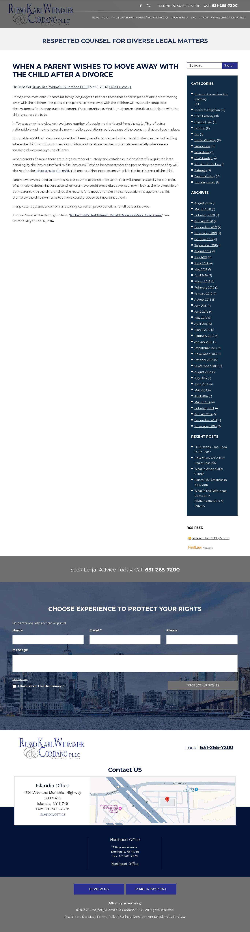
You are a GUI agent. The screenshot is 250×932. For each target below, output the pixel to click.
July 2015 (200, 305)
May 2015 (200, 317)
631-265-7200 (225, 5)
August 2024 (203, 203)
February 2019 (204, 287)
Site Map (88, 916)
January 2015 (203, 342)
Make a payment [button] (151, 889)
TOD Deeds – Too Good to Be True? (210, 449)
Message (20, 650)
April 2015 (201, 323)
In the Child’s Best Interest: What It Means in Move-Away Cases (115, 215)
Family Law (202, 146)
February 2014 (204, 408)
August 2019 (202, 251)
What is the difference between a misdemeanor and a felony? (210, 498)
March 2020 (202, 209)
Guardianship (203, 158)
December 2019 (205, 227)
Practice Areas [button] (179, 17)
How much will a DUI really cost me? (209, 460)
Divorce (199, 128)
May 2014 (200, 390)
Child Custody (119, 87)
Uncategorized (204, 182)
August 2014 (202, 372)
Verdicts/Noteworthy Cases (152, 17)
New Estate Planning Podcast (228, 17)
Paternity (200, 170)
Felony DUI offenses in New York (210, 482)
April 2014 (201, 396)
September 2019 (206, 245)
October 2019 (203, 239)
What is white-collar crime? (208, 471)
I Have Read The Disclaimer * (41, 686)
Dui (196, 134)
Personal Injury (204, 176)
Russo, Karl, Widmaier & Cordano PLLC (59, 87)
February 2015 (204, 335)
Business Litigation (207, 110)
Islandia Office (53, 814)
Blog (193, 17)
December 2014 (205, 348)
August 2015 (202, 299)
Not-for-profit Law (207, 164)
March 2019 (202, 281)
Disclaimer (19, 679)
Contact (204, 17)
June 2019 (201, 263)
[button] (246, 905)
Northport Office (125, 864)
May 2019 (200, 269)
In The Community (122, 17)
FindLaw (179, 916)
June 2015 (201, 311)
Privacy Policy (107, 916)
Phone (172, 630)
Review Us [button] (99, 889)
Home (96, 17)
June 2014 (201, 384)
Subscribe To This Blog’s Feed (210, 538)
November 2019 (205, 233)
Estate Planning (205, 140)
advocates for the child (52, 171)
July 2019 (200, 257)
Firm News (201, 152)
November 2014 (205, 354)
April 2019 (201, 275)
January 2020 (203, 221)
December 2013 (205, 420)
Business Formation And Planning (211, 96)
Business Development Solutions (144, 916)
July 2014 (200, 378)
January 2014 (203, 414)
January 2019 (203, 293)
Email (95, 630)
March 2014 (202, 402)
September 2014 (206, 366)
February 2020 (204, 215)
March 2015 (202, 329)
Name (17, 630)
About (105, 17)
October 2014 (203, 360)
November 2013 (205, 426)
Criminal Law (203, 122)
